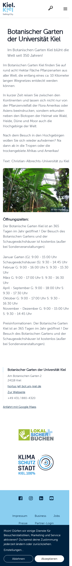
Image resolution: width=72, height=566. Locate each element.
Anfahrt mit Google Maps (19, 406)
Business (40, 515)
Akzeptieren (49, 558)
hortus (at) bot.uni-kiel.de (24, 386)
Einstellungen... (14, 549)
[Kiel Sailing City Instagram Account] (31, 498)
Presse (23, 523)
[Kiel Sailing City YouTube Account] (51, 498)
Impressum (19, 515)
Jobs (57, 515)
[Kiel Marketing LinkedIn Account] (41, 498)
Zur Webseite (16, 392)
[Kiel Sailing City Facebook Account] (20, 498)
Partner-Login (44, 523)
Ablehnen (18, 558)
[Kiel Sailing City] (9, 8)
